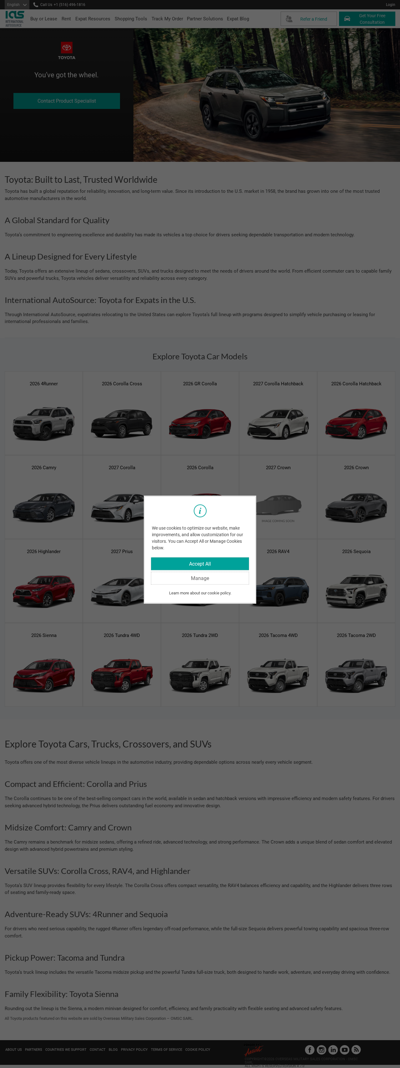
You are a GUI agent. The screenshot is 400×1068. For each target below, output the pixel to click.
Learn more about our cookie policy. (200, 593)
